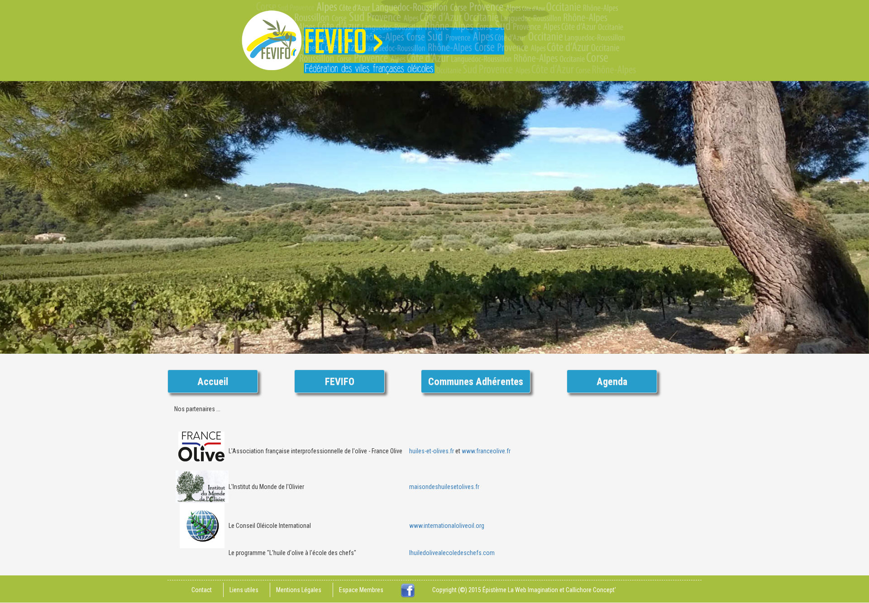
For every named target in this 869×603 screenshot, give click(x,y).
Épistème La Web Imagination (520, 590)
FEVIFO (339, 381)
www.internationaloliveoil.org (446, 525)
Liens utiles (243, 590)
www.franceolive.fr (486, 451)
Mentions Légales (298, 590)
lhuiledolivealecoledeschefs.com (452, 552)
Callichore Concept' (591, 590)
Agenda (612, 381)
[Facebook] (408, 590)
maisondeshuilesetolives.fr (444, 486)
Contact (201, 590)
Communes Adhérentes (475, 381)
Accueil (212, 381)
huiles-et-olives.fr (431, 451)
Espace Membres (361, 590)
